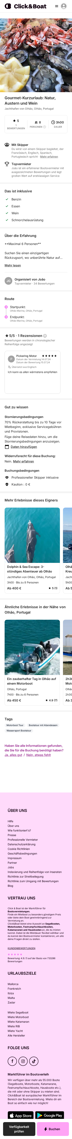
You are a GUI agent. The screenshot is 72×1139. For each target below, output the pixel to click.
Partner (12, 862)
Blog (10, 885)
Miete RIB (14, 1026)
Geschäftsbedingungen (22, 853)
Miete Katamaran (18, 1021)
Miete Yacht (15, 1030)
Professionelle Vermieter (23, 839)
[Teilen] (65, 25)
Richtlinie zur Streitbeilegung (26, 876)
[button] (36, 90)
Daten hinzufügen (24, 447)
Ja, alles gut (13, 755)
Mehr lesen (13, 265)
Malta (11, 997)
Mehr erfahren (23, 461)
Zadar (11, 1002)
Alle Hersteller (16, 1035)
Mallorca (13, 984)
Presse (12, 835)
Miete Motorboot (18, 1017)
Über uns (13, 825)
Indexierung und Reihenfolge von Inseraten (35, 871)
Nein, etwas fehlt (38, 755)
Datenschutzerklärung (22, 844)
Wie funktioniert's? (19, 830)
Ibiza (11, 993)
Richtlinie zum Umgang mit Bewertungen (33, 881)
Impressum (15, 858)
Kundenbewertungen (21, 948)
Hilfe (10, 821)
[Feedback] (6, 25)
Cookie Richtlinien (19, 848)
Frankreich (14, 988)
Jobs (11, 867)
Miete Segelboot (18, 1012)
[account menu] (63, 6)
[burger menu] (57, 6)
